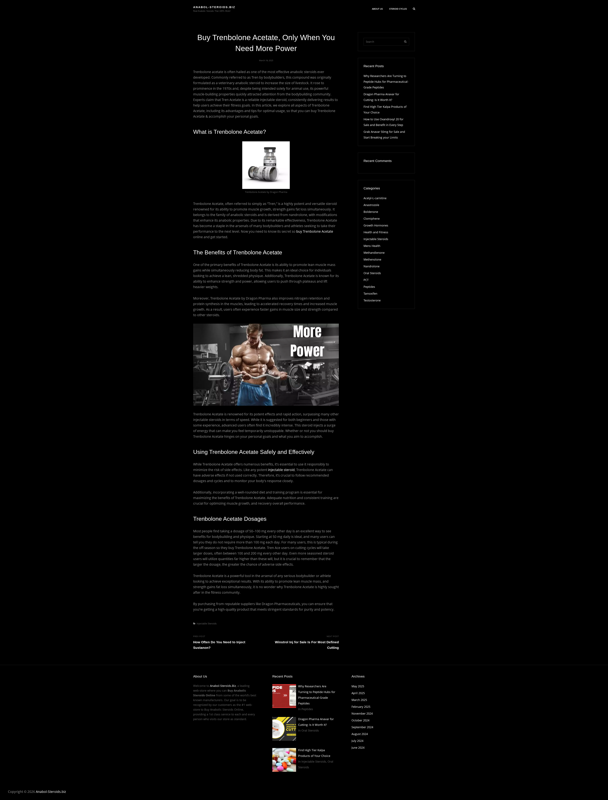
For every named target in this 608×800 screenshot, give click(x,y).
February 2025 (361, 707)
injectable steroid (281, 470)
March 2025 (359, 700)
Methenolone (372, 259)
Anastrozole (371, 205)
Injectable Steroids (207, 623)
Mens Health (372, 246)
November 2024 (362, 713)
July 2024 (357, 741)
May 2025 (358, 686)
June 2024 (358, 747)
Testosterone (372, 300)
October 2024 (360, 720)
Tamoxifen (370, 293)
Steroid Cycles (398, 8)
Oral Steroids (372, 273)
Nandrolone (372, 266)
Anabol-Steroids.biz (214, 7)
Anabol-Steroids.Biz (223, 686)
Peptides (369, 287)
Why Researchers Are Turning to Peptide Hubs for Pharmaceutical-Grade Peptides (386, 81)
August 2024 (360, 734)
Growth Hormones (376, 225)
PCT (366, 280)
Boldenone (371, 212)
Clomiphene (372, 218)
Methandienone (374, 253)
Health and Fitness (376, 232)
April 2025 (358, 693)
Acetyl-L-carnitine (375, 198)
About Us (377, 8)
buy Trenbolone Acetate (314, 231)
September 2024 (362, 727)
